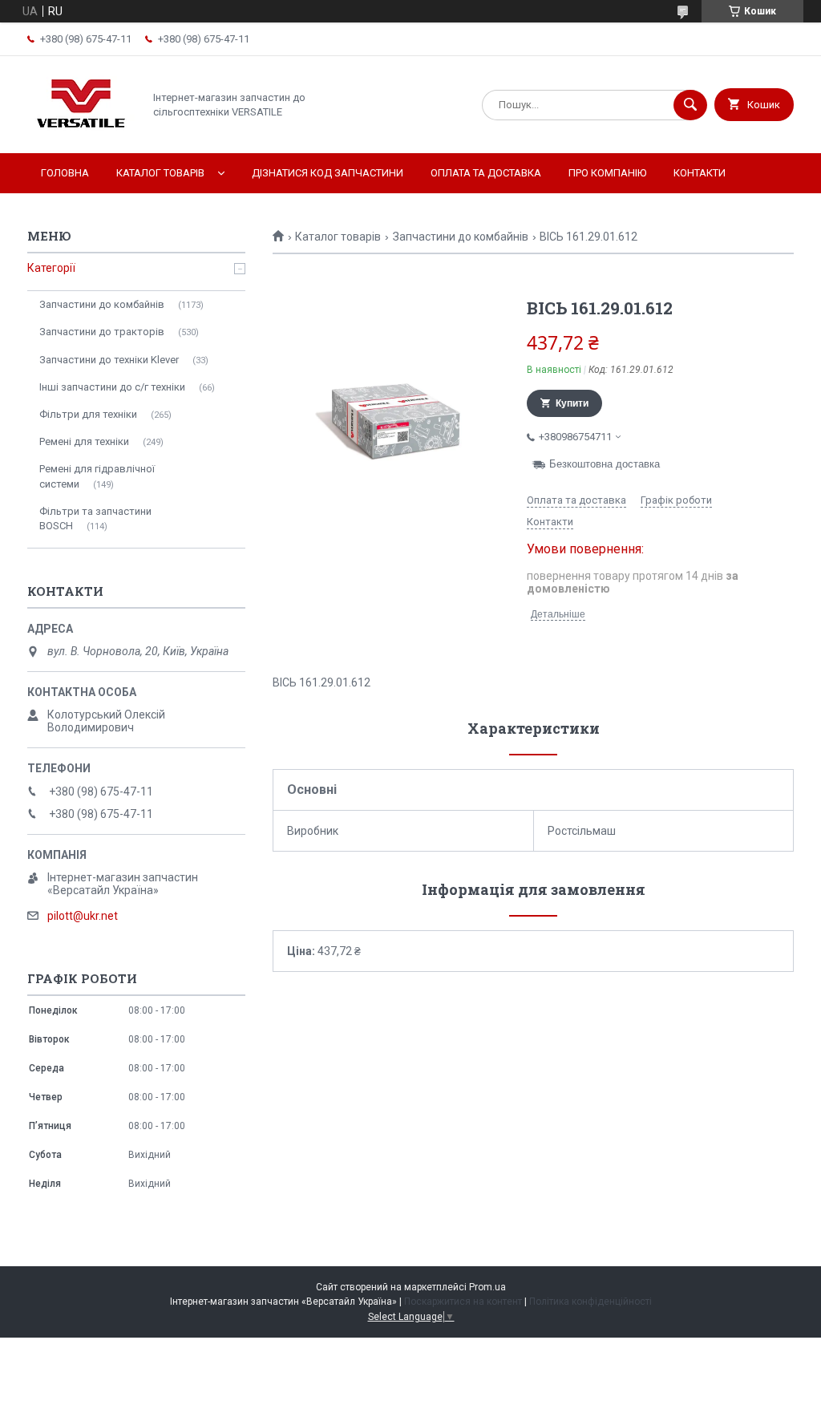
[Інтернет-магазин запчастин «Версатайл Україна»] (81, 133)
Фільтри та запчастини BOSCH (95, 518)
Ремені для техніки (84, 441)
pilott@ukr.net (82, 915)
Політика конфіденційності (590, 1301)
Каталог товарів (160, 173)
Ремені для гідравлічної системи (97, 476)
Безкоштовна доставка (604, 464)
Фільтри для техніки (88, 414)
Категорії (51, 267)
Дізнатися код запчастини (327, 173)
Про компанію (607, 173)
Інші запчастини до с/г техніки (112, 387)
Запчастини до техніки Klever (109, 360)
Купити (572, 403)
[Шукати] (690, 105)
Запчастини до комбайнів (460, 236)
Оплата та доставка (486, 173)
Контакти (699, 173)
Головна (65, 173)
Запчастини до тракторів (101, 332)
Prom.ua (487, 1287)
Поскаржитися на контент (463, 1301)
